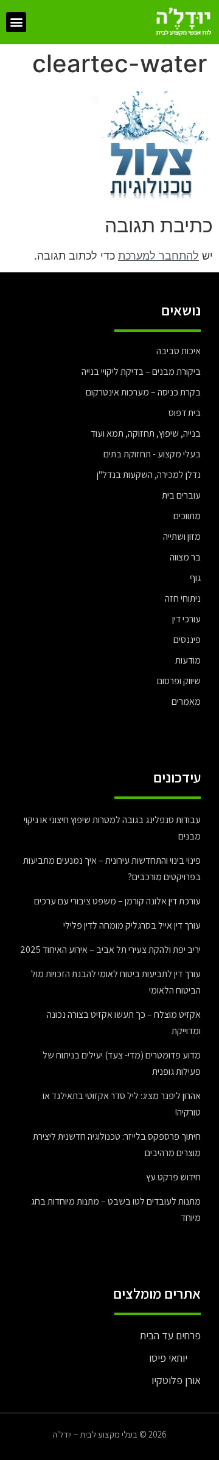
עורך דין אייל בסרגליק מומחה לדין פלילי (132, 925)
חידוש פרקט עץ (173, 1177)
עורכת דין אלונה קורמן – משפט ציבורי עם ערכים (117, 901)
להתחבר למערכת (158, 255)
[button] (16, 22)
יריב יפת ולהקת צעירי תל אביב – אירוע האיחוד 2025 (110, 949)
